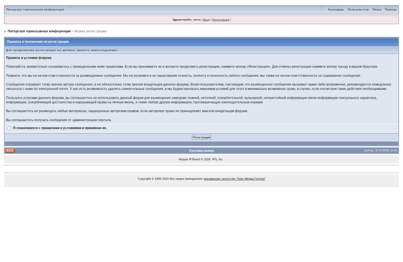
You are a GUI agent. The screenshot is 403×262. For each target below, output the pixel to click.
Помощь (391, 9)
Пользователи (358, 9)
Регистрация (220, 19)
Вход (206, 19)
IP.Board (194, 159)
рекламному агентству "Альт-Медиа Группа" (234, 178)
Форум (183, 159)
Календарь (336, 9)
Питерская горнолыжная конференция (35, 9)
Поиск (377, 9)
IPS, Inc (217, 159)
